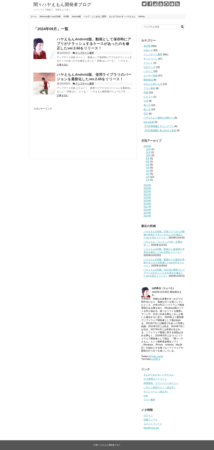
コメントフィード (153, 424)
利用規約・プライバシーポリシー (161, 383)
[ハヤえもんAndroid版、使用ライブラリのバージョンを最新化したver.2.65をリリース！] (44, 83)
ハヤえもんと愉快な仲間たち (159, 118)
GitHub (141, 16)
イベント (148, 63)
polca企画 (149, 122)
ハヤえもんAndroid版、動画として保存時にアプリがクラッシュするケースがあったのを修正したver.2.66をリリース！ (94, 43)
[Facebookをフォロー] (149, 3)
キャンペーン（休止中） (156, 391)
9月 (148, 158)
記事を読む (62, 64)
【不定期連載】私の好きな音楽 (160, 130)
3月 (148, 174)
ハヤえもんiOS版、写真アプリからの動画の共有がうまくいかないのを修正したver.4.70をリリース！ (164, 234)
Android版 (76, 16)
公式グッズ (149, 67)
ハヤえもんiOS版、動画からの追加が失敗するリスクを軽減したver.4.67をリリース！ (164, 262)
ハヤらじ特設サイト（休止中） (160, 387)
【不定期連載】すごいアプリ (159, 126)
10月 (148, 155)
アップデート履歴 (84, 53)
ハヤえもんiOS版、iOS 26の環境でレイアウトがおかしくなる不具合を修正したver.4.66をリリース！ (164, 273)
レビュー (148, 97)
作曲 (146, 92)
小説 (146, 101)
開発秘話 (148, 80)
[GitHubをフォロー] (166, 3)
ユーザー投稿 (151, 75)
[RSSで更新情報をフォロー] (177, 3)
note (146, 396)
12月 (148, 149)
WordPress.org (151, 428)
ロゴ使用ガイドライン (155, 379)
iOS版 (66, 16)
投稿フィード (151, 419)
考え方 (147, 105)
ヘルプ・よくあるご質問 (95, 16)
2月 (148, 177)
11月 (148, 152)
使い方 (147, 109)
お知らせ (148, 50)
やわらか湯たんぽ (153, 84)
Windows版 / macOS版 (50, 16)
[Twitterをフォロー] (144, 3)
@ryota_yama (156, 356)
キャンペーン (151, 59)
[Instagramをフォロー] (155, 3)
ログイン (148, 415)
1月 (148, 180)
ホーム (34, 16)
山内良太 (155, 359)
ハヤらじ (148, 71)
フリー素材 (149, 88)
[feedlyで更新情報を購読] (171, 3)
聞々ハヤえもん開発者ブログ (62, 4)
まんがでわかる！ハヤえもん (122, 16)
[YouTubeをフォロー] (160, 3)
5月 (148, 167)
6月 (148, 164)
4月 (148, 170)
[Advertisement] (57, 130)
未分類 (147, 46)
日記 (146, 113)
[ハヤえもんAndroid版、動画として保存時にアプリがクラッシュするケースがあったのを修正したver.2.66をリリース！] (44, 48)
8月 (148, 161)
